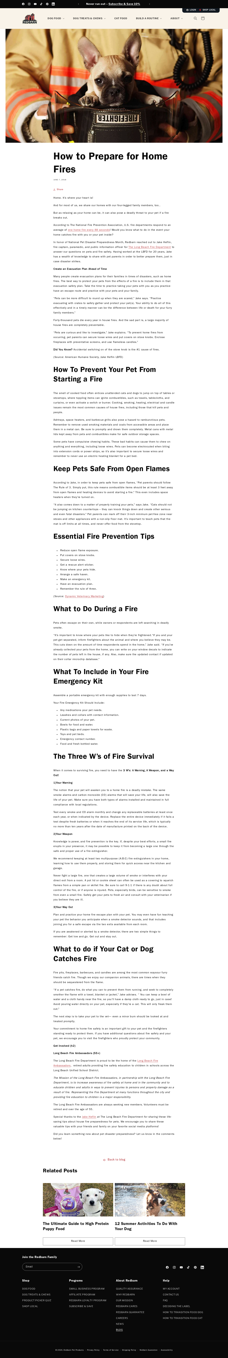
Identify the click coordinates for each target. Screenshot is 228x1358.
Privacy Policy (93, 1350)
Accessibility (167, 1350)
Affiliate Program (82, 1294)
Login (193, 10)
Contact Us (171, 1294)
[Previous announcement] (78, 4)
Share (60, 189)
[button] (202, 18)
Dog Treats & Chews (36, 1294)
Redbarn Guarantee (130, 1312)
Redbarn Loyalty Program (87, 1300)
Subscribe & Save (81, 1306)
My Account (171, 1288)
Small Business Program (86, 1288)
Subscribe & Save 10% (124, 4)
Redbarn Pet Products (74, 1350)
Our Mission (124, 1300)
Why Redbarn (125, 1294)
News (120, 1323)
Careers (122, 1317)
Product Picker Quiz (36, 1300)
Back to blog (116, 1160)
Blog (119, 1329)
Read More (78, 1241)
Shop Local (209, 10)
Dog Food (28, 1288)
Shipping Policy (129, 1350)
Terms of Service (111, 1350)
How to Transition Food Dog (183, 1312)
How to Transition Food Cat (183, 1317)
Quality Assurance (129, 1288)
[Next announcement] (149, 4)
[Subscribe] (78, 1267)
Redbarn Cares (127, 1306)
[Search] (195, 18)
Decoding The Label (176, 1306)
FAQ (165, 1300)
